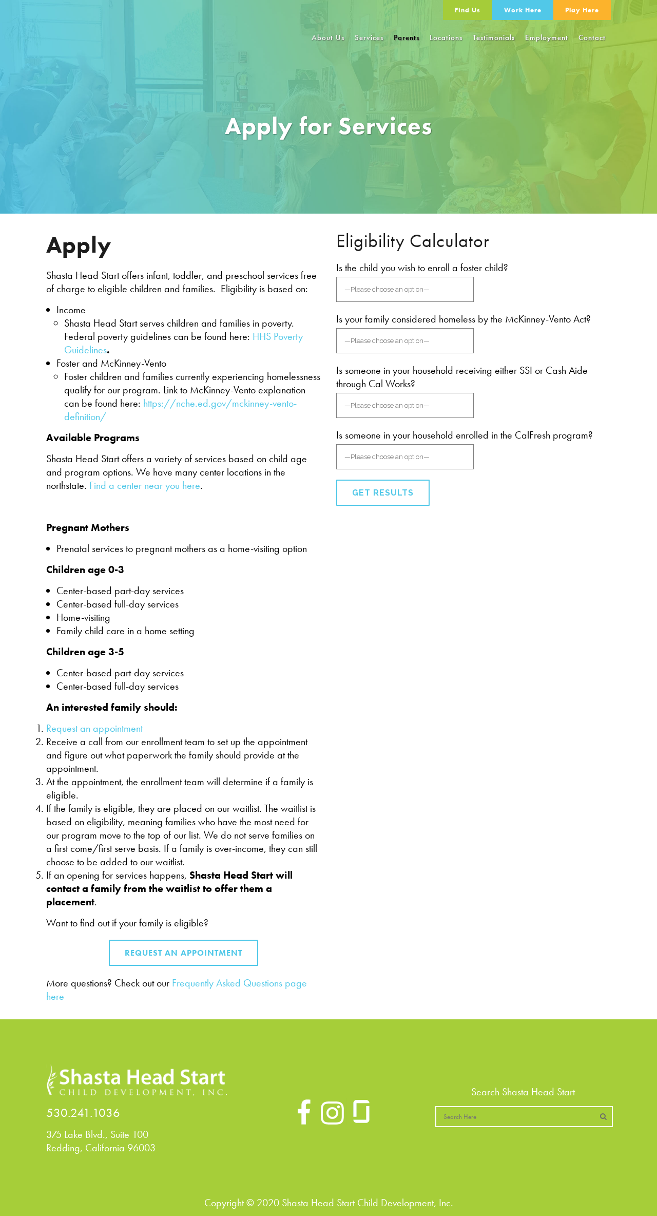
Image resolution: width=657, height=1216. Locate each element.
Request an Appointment (183, 952)
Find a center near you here (144, 485)
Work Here (523, 10)
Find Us (467, 10)
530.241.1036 (83, 1112)
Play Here (582, 10)
